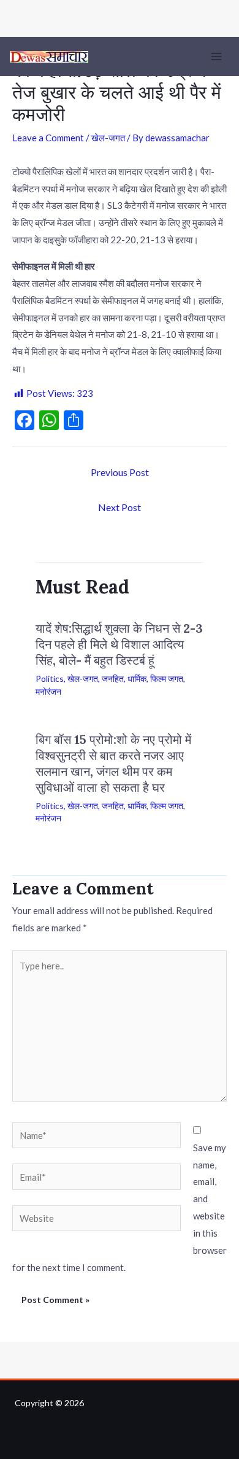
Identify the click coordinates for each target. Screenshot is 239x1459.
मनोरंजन (48, 691)
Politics (50, 678)
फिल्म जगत (166, 678)
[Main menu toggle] (216, 57)
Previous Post (120, 472)
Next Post (119, 507)
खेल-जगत (108, 137)
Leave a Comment (48, 137)
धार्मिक (136, 678)
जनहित (113, 678)
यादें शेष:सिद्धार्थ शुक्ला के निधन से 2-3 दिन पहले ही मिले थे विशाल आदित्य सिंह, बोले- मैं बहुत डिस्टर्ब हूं (119, 644)
